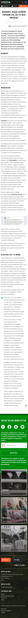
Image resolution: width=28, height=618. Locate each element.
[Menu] (25, 2)
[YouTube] (22, 427)
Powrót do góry (19, 565)
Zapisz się (13, 453)
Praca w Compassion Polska (7, 596)
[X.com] (3, 427)
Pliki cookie (3, 608)
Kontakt (3, 594)
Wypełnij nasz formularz (6, 587)
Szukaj (2, 599)
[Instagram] (16, 427)
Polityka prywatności (6, 610)
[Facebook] (9, 427)
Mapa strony (4, 597)
